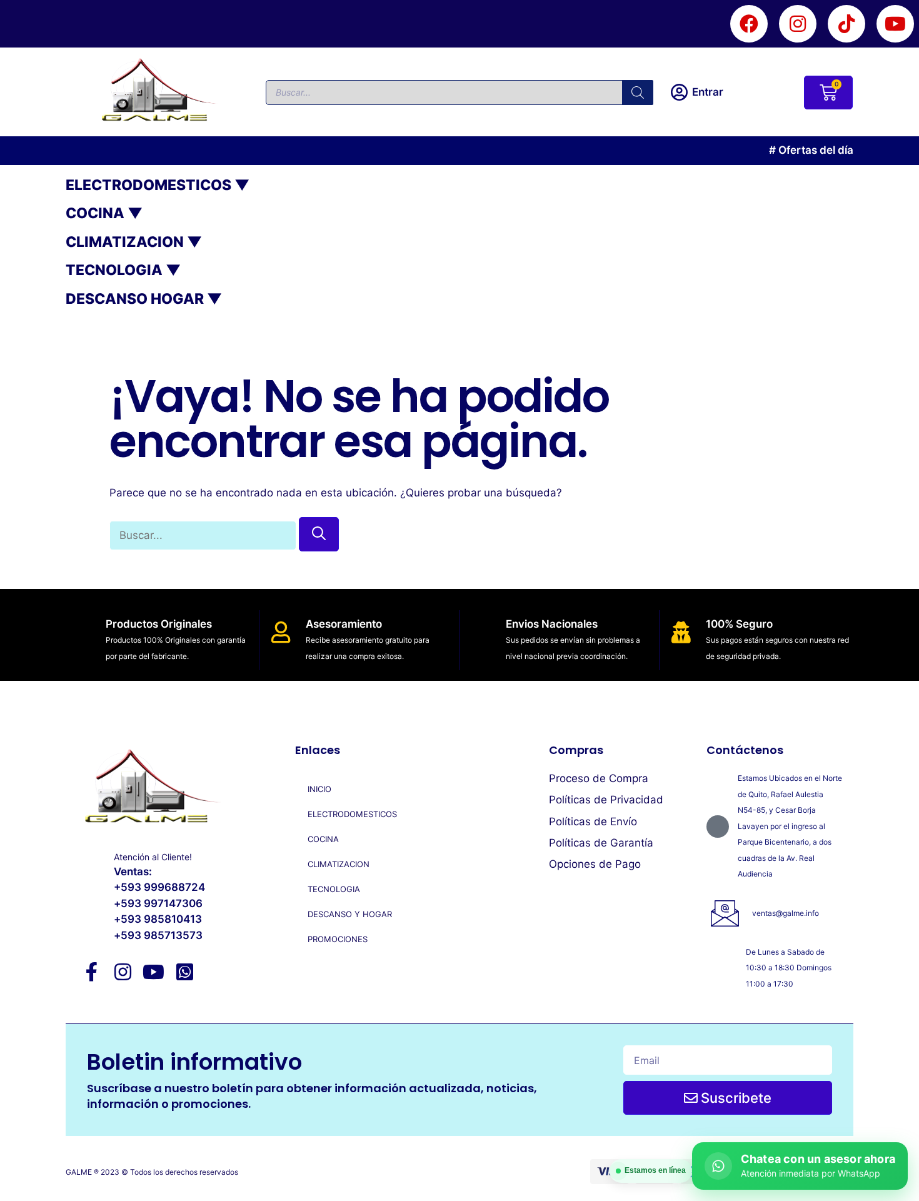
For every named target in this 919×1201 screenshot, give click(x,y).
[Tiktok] (846, 24)
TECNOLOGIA (334, 889)
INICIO (319, 789)
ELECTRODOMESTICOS (352, 814)
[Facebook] (749, 24)
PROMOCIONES (338, 939)
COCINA (323, 839)
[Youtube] (895, 24)
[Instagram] (797, 24)
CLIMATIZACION (338, 864)
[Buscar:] (204, 535)
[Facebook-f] (92, 971)
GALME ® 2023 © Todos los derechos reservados (152, 1172)
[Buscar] (637, 92)
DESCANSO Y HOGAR (350, 914)
